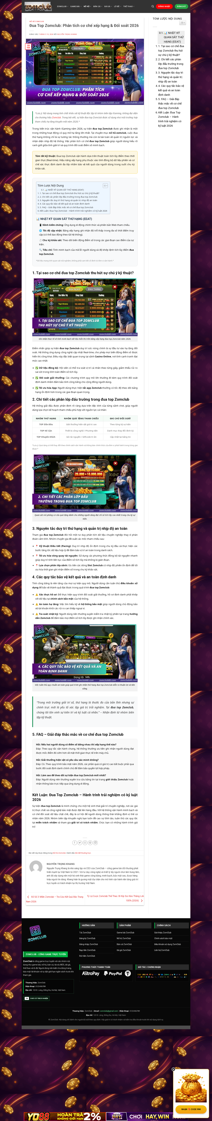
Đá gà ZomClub (124, 950)
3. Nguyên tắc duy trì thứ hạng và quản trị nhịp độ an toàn (68, 200)
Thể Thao (128, 6)
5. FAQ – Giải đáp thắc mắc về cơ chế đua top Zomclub (66, 207)
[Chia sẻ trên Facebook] (74, 842)
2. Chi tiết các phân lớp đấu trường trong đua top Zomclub (68, 196)
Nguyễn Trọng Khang (67, 34)
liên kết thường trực (83, 853)
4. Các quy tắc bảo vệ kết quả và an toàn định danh (65, 203)
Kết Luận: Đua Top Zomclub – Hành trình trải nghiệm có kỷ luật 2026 (73, 210)
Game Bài (75, 6)
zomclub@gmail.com (109, 1011)
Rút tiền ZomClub (87, 956)
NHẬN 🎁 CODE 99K (191, 1109)
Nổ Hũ (86, 6)
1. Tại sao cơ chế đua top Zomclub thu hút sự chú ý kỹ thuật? (69, 193)
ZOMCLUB (61, 6)
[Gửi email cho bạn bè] (85, 842)
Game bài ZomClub (125, 932)
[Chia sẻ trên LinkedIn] (95, 842)
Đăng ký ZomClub (87, 938)
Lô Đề (116, 6)
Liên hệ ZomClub (161, 950)
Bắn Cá (97, 6)
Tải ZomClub (85, 932)
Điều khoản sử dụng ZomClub (167, 944)
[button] (153, 6)
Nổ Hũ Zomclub (36, 21)
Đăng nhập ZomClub (88, 944)
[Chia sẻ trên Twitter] (79, 842)
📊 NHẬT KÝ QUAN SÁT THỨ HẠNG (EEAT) (64, 189)
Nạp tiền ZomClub (87, 950)
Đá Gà (107, 6)
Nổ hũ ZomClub (124, 938)
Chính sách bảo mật (163, 938)
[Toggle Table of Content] (104, 185)
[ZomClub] (38, 6)
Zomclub (56, 117)
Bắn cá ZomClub (124, 944)
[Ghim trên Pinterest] (90, 842)
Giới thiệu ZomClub (162, 932)
